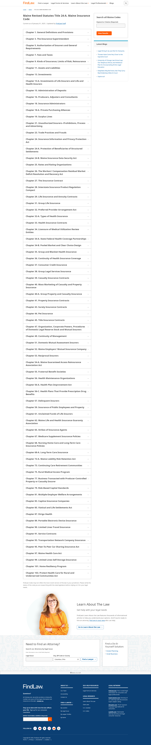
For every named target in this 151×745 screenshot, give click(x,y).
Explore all (101, 76)
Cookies (47, 739)
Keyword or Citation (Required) (107, 22)
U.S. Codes (86, 711)
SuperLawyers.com (114, 698)
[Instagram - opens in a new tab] (49, 728)
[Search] (126, 3)
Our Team (63, 691)
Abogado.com (113, 705)
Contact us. (40, 701)
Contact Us (64, 697)
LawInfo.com (112, 712)
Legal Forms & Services (89, 691)
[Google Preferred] (58, 728)
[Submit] (50, 719)
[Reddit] (54, 728)
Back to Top (76, 672)
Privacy (31, 739)
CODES (24, 9)
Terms (25, 739)
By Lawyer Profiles (66, 714)
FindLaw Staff (61, 23)
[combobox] (39, 659)
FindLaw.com (112, 691)
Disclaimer (39, 739)
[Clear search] (78, 659)
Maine (30, 9)
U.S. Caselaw (86, 708)
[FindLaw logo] (29, 3)
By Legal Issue (65, 711)
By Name (63, 717)
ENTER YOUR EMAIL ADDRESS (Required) (35, 716)
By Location (64, 708)
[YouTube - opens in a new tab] (40, 728)
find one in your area (97, 620)
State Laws (86, 704)
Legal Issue (30, 656)
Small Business (112, 654)
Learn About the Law (89, 701)
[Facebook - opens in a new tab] (35, 728)
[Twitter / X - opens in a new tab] (44, 728)
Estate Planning (112, 651)
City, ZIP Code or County (61, 656)
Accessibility (64, 694)
